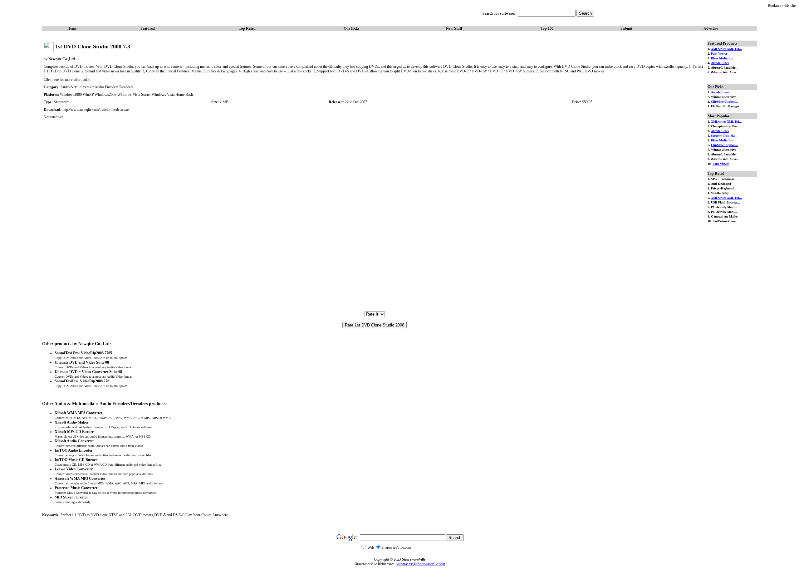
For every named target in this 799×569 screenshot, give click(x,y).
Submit (626, 28)
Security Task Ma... (724, 135)
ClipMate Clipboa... (724, 101)
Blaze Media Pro (722, 58)
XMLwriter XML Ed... (726, 49)
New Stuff (454, 28)
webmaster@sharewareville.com (420, 564)
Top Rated (247, 28)
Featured (147, 28)
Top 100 (547, 28)
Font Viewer (719, 53)
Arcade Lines (720, 63)
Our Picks (352, 28)
